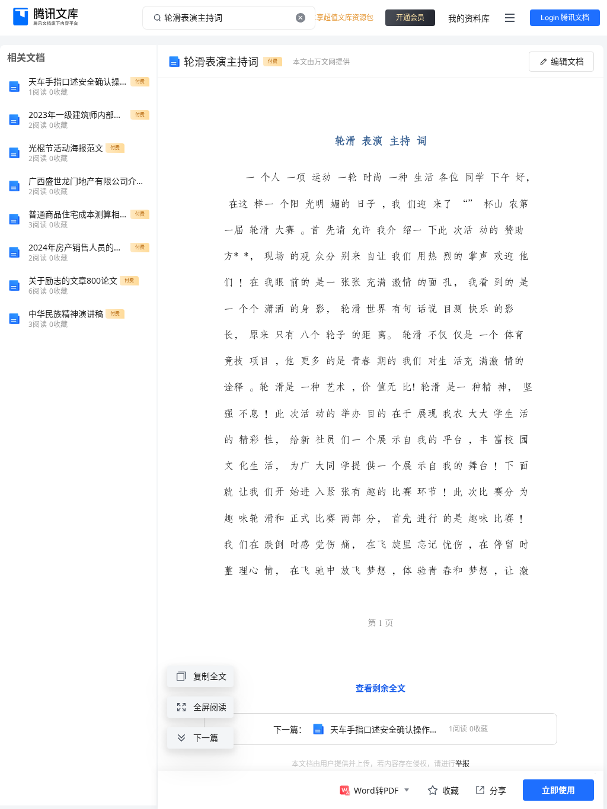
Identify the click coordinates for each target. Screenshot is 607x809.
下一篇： (380, 729)
